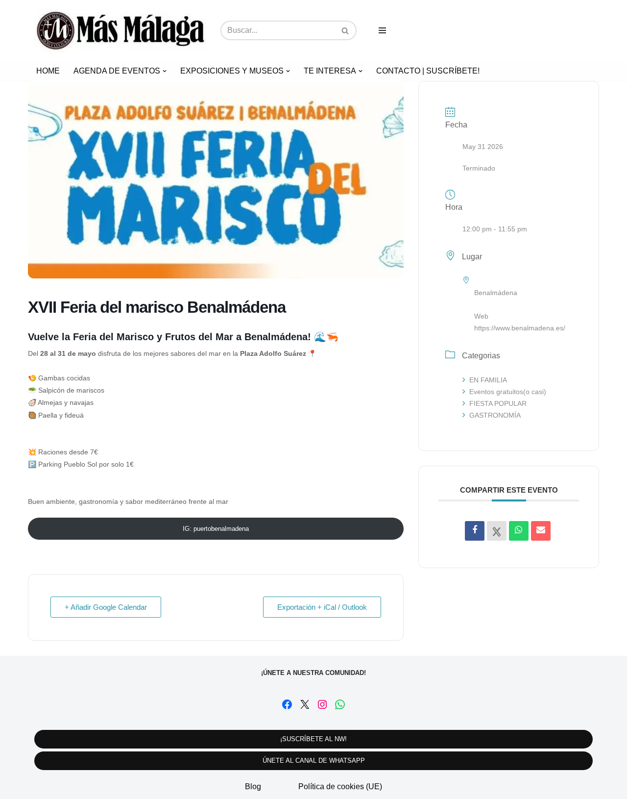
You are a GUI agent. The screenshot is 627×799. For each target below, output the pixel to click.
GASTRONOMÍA (495, 415)
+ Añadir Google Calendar (106, 607)
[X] (305, 704)
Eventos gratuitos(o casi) (507, 392)
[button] (165, 71)
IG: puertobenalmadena (216, 528)
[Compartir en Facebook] (474, 531)
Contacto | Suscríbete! (428, 71)
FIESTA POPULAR (498, 403)
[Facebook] (287, 704)
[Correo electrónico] (541, 531)
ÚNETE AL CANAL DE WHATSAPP (314, 760)
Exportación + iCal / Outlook (322, 607)
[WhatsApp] (340, 704)
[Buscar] (346, 30)
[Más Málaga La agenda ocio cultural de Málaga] (120, 30)
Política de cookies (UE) (340, 786)
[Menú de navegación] (382, 30)
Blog (253, 786)
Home (48, 71)
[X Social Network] (496, 531)
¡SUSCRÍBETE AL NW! (313, 739)
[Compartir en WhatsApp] (519, 531)
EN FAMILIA (488, 380)
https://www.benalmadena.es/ (519, 328)
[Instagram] (322, 704)
